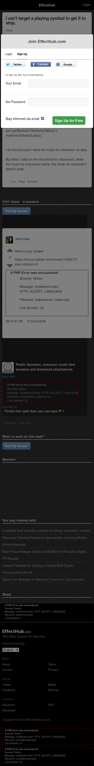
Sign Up (22, 54)
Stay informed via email (22, 118)
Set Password (15, 101)
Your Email (13, 83)
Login (9, 54)
